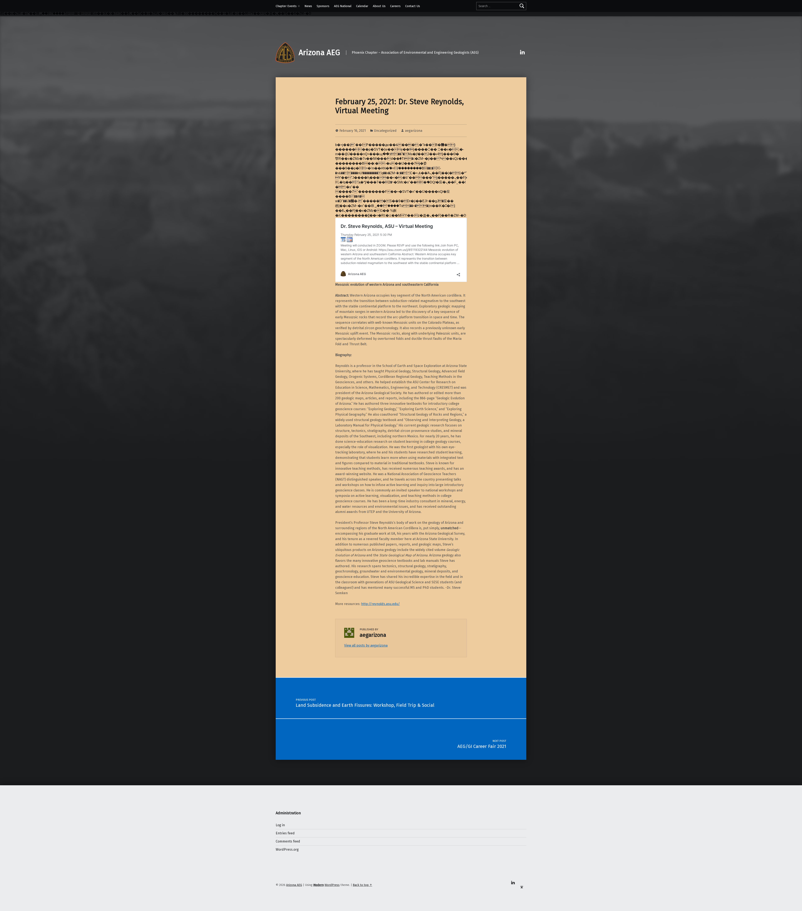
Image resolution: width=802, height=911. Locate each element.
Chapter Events (286, 6)
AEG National (343, 6)
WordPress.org (287, 849)
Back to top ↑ (362, 885)
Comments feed (288, 841)
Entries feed (285, 833)
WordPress (332, 885)
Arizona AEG (319, 52)
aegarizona (413, 131)
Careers (395, 6)
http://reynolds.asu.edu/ (380, 604)
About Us (379, 6)
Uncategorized (385, 131)
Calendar (362, 6)
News (308, 6)
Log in (280, 825)
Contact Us (412, 6)
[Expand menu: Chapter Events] (299, 6)
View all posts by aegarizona (366, 645)
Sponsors (323, 6)
